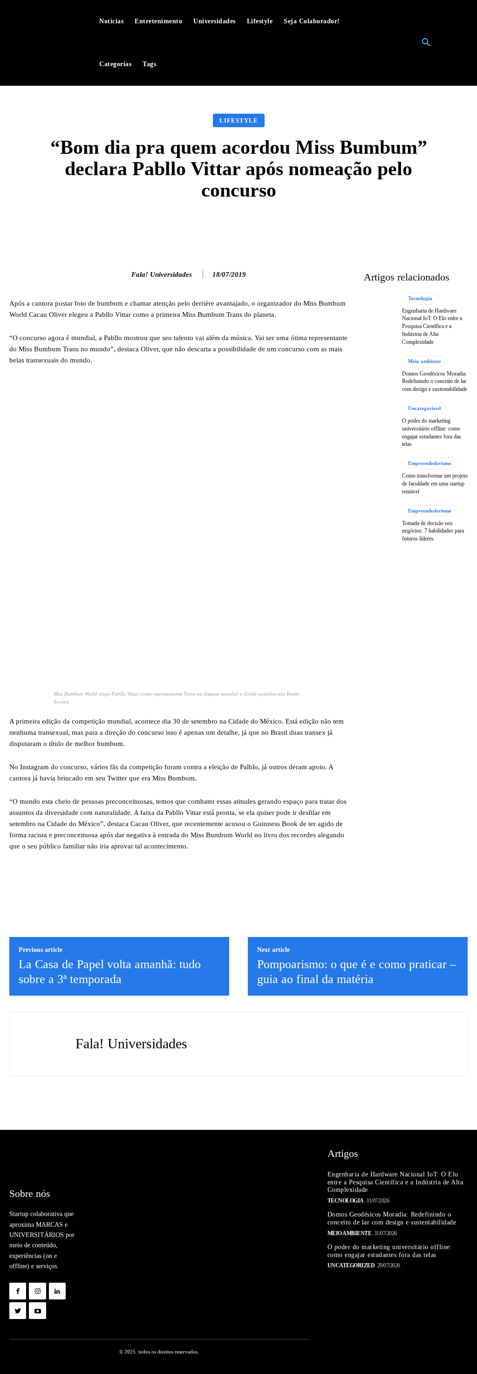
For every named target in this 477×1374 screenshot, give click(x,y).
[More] (386, 227)
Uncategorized (424, 408)
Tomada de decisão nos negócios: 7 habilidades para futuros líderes (433, 531)
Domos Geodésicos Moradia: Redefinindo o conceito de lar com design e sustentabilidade (434, 381)
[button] (426, 43)
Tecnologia (420, 298)
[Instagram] (37, 1291)
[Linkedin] (57, 1291)
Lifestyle (238, 120)
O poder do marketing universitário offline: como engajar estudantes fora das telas (389, 1251)
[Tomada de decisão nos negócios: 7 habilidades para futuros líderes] (379, 523)
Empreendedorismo (429, 463)
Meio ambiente (424, 361)
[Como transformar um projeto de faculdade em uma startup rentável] (379, 476)
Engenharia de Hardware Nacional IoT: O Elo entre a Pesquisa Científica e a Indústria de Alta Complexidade (432, 326)
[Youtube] (37, 1310)
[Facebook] (17, 1291)
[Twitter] (17, 1310)
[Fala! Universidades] (121, 274)
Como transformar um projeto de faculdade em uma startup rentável (435, 483)
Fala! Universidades (161, 274)
